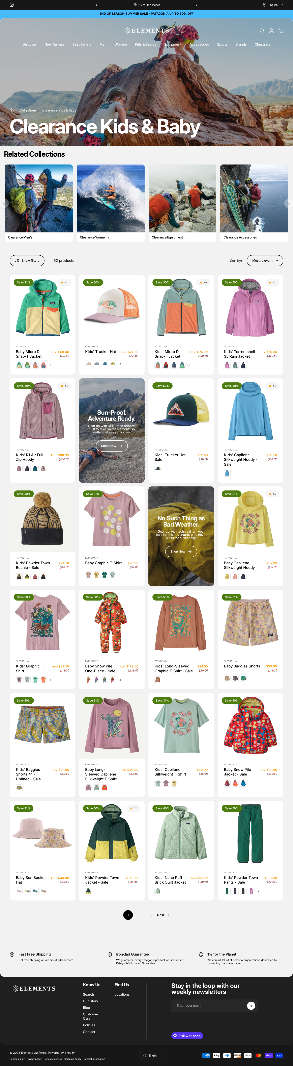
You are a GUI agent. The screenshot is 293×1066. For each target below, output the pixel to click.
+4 (119, 363)
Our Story (90, 1001)
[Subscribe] (251, 1006)
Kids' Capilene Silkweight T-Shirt (170, 771)
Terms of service (53, 1059)
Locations (122, 994)
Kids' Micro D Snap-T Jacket (167, 353)
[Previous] (97, 5)
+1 (118, 575)
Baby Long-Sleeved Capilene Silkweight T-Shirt (101, 774)
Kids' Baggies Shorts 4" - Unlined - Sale (28, 774)
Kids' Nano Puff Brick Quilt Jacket (170, 879)
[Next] (196, 5)
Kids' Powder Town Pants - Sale (241, 879)
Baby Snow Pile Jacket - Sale (237, 771)
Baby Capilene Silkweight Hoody (239, 565)
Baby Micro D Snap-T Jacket (28, 353)
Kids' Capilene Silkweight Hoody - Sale (240, 459)
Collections (28, 110)
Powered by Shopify (61, 1052)
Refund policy (17, 1059)
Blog (86, 1008)
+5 (50, 365)
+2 (188, 365)
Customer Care (90, 1016)
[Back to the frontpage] (12, 110)
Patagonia (22, 346)
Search (88, 994)
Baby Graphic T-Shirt (103, 563)
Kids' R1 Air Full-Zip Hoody (30, 457)
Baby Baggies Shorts (242, 666)
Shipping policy (72, 1059)
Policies (89, 1025)
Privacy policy (34, 1059)
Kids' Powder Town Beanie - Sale (33, 565)
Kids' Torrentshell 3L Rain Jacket (239, 353)
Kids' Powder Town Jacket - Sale (102, 879)
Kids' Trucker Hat (100, 351)
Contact (89, 1032)
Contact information (94, 1059)
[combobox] (273, 5)
